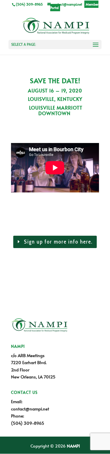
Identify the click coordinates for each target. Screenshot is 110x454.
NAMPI (73, 446)
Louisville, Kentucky (55, 99)
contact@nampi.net (30, 409)
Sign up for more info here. (58, 242)
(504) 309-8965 (27, 423)
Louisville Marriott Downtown (55, 110)
